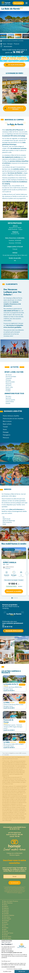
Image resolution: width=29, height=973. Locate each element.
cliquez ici (20, 892)
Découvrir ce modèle (14, 591)
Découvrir (22, 684)
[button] (12, 597)
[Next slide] (26, 573)
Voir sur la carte (8, 46)
